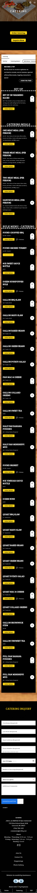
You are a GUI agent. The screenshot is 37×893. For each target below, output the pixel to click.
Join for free (25, 81)
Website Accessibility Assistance (18, 875)
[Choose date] (33, 761)
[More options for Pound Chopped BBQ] (32, 235)
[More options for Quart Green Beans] (32, 564)
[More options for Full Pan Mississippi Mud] (32, 677)
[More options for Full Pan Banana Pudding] (32, 659)
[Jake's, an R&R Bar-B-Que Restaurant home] (9, 4)
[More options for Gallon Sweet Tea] (32, 413)
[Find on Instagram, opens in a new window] (19, 845)
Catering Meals (15, 61)
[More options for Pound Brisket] (32, 468)
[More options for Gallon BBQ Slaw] (32, 302)
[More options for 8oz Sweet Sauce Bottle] (32, 266)
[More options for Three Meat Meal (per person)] (32, 155)
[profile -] (30, 2)
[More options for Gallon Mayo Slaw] (32, 318)
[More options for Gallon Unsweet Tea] (32, 644)
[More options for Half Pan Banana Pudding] (32, 429)
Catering (19, 890)
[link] (9, 108)
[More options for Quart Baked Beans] (32, 548)
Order (6, 890)
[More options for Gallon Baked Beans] (32, 333)
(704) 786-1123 (19, 828)
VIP (31, 890)
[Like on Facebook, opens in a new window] (17, 845)
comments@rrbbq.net (19, 831)
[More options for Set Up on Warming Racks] (32, 98)
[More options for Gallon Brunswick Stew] (32, 625)
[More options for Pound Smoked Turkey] (32, 251)
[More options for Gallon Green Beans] (32, 349)
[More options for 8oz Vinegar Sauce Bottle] (32, 483)
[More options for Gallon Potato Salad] (32, 364)
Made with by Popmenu (14, 887)
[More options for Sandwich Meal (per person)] (32, 203)
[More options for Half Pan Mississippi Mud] (32, 447)
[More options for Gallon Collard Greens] (32, 395)
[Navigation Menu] (34, 2)
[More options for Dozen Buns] (32, 502)
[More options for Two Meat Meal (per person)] (32, 180)
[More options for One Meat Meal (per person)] (32, 133)
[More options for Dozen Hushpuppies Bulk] (32, 284)
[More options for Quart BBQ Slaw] (32, 517)
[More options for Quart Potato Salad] (32, 579)
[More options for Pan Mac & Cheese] (32, 380)
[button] (18, 103)
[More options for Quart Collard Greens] (32, 610)
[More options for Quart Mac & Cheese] (32, 594)
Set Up (5, 61)
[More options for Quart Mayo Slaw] (32, 533)
